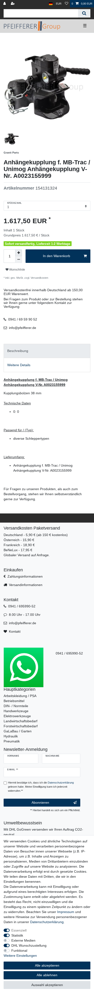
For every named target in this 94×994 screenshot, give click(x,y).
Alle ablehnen (47, 975)
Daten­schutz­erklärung (47, 922)
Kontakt (14, 631)
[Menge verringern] (18, 259)
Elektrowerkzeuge (17, 716)
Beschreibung (17, 351)
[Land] (50, 3)
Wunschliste (16, 269)
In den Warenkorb (56, 256)
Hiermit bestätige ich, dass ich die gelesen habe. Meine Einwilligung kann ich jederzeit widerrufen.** (41, 786)
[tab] (47, 351)
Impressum (65, 912)
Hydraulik (11, 736)
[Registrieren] (13, 3)
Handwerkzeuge (16, 711)
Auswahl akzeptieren (47, 985)
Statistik (17, 935)
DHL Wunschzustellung (29, 945)
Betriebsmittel (14, 701)
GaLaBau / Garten (18, 731)
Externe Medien (23, 940)
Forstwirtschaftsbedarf (21, 726)
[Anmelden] (5, 3)
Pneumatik (12, 741)
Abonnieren (40, 802)
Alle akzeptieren (47, 965)
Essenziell (19, 930)
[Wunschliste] (66, 3)
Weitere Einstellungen (20, 955)
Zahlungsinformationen (25, 576)
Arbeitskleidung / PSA (20, 696)
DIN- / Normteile (16, 706)
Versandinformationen (25, 585)
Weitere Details (18, 365)
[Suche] (84, 13)
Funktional (19, 950)
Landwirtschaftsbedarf (20, 721)
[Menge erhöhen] (18, 252)
